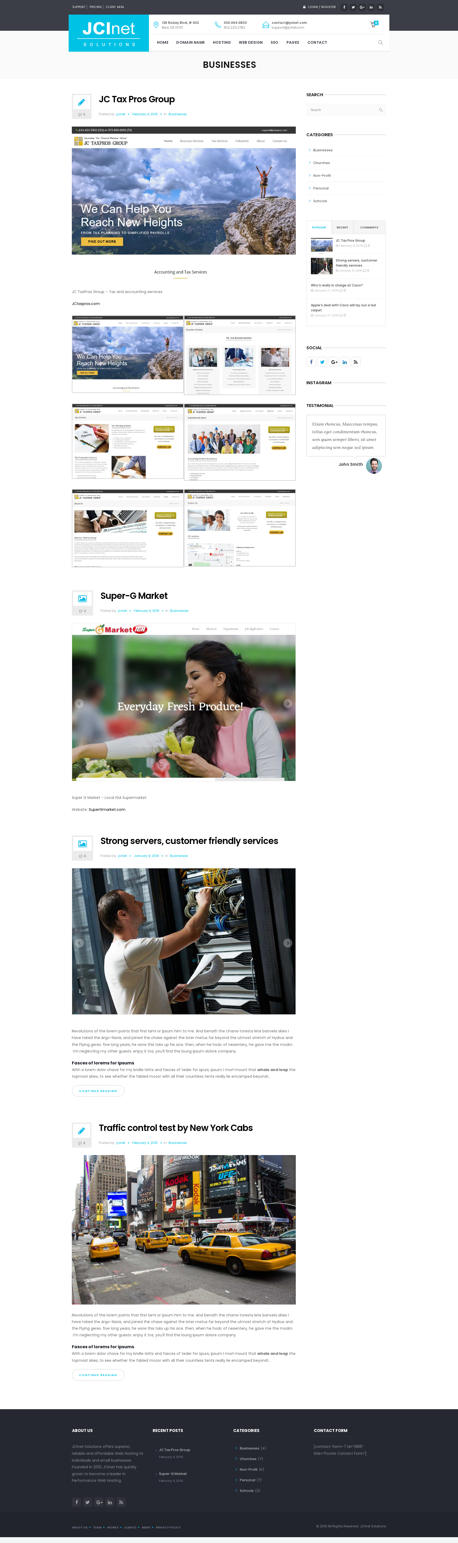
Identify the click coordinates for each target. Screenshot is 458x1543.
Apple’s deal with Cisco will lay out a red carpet (343, 307)
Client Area (115, 7)
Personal (321, 188)
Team (97, 1525)
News (146, 1525)
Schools (320, 201)
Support (78, 7)
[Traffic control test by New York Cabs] (184, 1230)
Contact (317, 42)
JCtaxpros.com (86, 303)
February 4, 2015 (145, 1141)
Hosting (222, 42)
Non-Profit (322, 175)
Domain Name (190, 42)
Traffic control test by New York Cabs (176, 1126)
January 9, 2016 (146, 854)
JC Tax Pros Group (137, 99)
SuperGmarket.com (107, 807)
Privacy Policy (168, 1525)
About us (79, 1525)
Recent (342, 227)
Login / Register (322, 7)
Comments (369, 227)
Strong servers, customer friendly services (189, 839)
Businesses (178, 114)
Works (112, 1525)
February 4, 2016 (145, 114)
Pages (293, 42)
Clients (130, 1525)
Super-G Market (134, 596)
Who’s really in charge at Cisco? (337, 285)
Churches (321, 162)
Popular (319, 227)
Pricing (96, 7)
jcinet (120, 114)
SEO (274, 42)
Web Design (251, 42)
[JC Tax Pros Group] (184, 206)
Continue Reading (98, 1089)
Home (163, 42)
